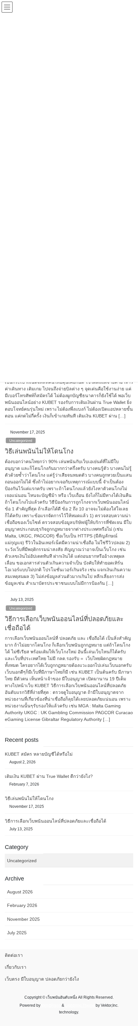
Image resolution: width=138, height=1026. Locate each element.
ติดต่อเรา (14, 955)
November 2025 (23, 919)
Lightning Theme (80, 1005)
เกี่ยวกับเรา (15, 967)
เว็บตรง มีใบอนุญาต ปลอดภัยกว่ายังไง (42, 979)
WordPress (51, 1005)
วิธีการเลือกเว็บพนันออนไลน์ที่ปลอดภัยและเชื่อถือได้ (55, 821)
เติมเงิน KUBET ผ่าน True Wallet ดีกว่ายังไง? (49, 776)
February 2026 (22, 905)
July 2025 (17, 932)
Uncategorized (20, 441)
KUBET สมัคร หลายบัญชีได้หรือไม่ (39, 754)
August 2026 (20, 891)
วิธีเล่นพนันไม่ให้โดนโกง (39, 451)
